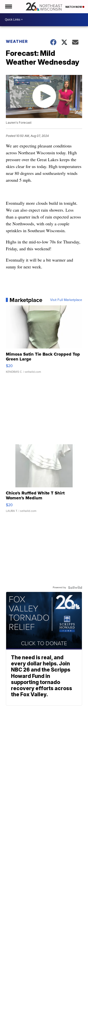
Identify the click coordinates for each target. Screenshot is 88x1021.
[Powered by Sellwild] (75, 587)
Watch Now (73, 6)
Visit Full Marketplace (66, 300)
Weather (17, 41)
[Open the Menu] (8, 6)
